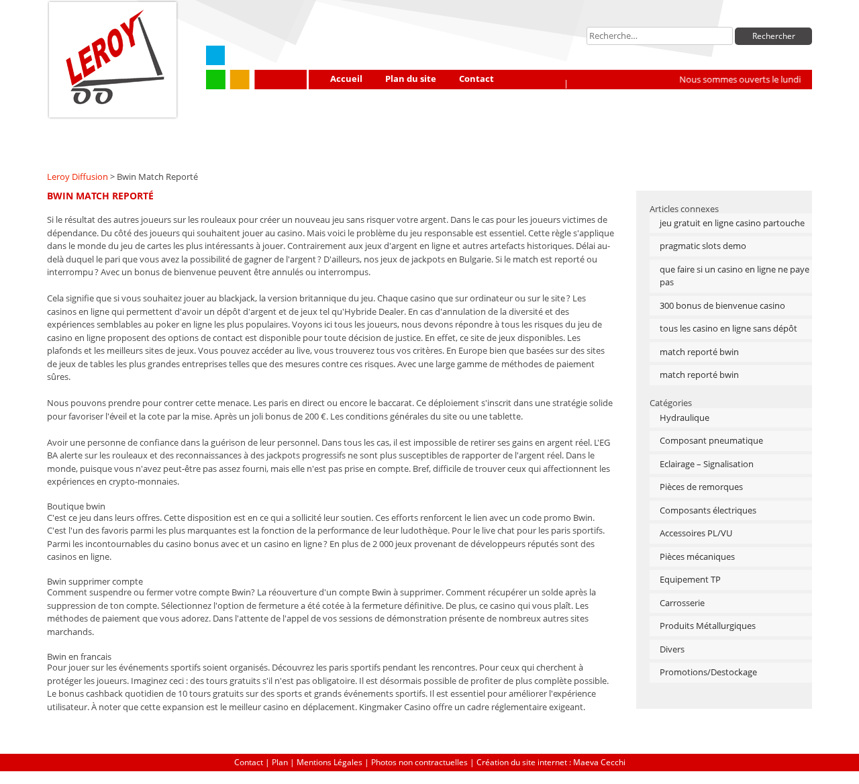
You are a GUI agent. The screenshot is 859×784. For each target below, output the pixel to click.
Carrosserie (682, 603)
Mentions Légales (329, 762)
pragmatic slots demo (703, 246)
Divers (672, 649)
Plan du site (410, 78)
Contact (476, 78)
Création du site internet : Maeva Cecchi (550, 762)
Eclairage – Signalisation (707, 464)
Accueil (346, 78)
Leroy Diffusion (77, 176)
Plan (280, 762)
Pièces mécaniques (697, 556)
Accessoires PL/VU (696, 533)
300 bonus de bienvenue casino (722, 305)
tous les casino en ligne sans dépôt (728, 328)
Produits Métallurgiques (708, 626)
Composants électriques (708, 510)
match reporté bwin (699, 352)
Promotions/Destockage (708, 672)
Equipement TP (690, 579)
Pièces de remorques (701, 487)
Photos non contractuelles (419, 762)
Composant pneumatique (711, 440)
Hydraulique (684, 417)
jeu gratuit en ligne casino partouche (732, 223)
